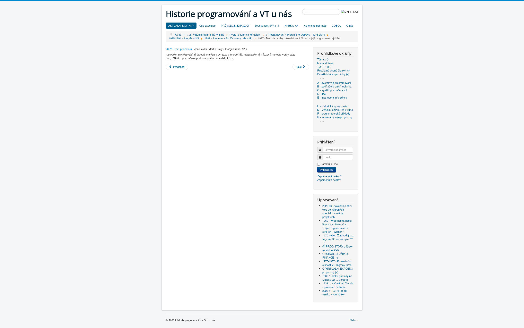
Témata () (323, 59)
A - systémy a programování (334, 83)
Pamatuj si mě (329, 164)
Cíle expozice (207, 25)
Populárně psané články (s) (333, 70)
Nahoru (354, 320)
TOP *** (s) (323, 67)
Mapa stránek (325, 63)
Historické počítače (315, 25)
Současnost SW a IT (266, 25)
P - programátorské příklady (333, 113)
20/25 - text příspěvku (179, 49)
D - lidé (321, 94)
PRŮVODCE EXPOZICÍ (235, 25)
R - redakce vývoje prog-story (334, 117)
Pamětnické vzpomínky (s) (333, 74)
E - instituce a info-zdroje (332, 97)
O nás (349, 25)
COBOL (336, 25)
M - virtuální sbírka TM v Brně (335, 110)
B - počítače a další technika (334, 86)
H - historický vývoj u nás (332, 106)
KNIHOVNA (291, 25)
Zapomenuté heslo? (329, 180)
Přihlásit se (326, 169)
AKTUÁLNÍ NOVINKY (181, 25)
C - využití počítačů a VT (332, 90)
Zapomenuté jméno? (329, 176)
